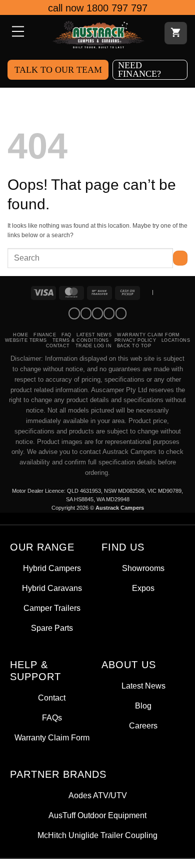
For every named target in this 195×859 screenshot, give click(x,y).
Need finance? (139, 69)
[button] (17, 32)
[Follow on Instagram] (86, 313)
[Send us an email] (109, 313)
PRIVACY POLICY (135, 340)
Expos (143, 588)
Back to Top (134, 345)
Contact (58, 345)
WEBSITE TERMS (26, 340)
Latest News (94, 334)
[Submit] (180, 258)
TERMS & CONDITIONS (80, 340)
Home (20, 334)
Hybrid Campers (52, 568)
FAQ (66, 334)
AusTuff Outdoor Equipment (97, 815)
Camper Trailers (52, 608)
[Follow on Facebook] (74, 313)
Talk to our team (58, 70)
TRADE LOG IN (94, 345)
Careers (143, 725)
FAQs (52, 718)
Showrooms (143, 568)
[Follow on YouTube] (121, 313)
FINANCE (45, 334)
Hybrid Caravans (52, 588)
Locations (176, 340)
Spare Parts (52, 628)
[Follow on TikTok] (97, 313)
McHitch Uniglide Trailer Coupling (98, 835)
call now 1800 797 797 (98, 7)
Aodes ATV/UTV (97, 795)
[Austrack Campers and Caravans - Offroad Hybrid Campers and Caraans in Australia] (99, 35)
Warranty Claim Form (148, 334)
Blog (143, 706)
